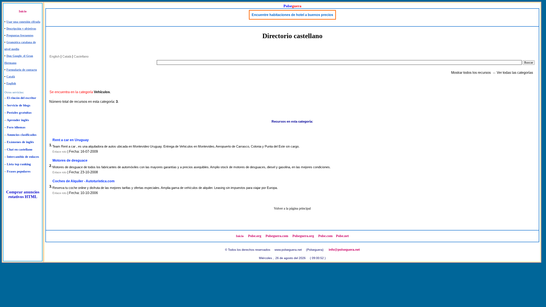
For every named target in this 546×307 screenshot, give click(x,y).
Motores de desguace (69, 160)
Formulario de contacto (21, 69)
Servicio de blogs (18, 105)
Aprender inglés (18, 120)
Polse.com (325, 236)
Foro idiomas (16, 127)
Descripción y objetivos (21, 28)
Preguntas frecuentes (19, 35)
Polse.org (254, 236)
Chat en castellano (19, 149)
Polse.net (342, 236)
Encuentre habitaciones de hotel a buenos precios (292, 15)
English (11, 83)
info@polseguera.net (344, 249)
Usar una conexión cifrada (23, 21)
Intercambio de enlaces (23, 156)
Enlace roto (59, 151)
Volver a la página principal (292, 208)
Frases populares (18, 171)
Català (10, 76)
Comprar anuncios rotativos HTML (22, 194)
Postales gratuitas (19, 112)
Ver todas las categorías (515, 72)
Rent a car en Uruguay (70, 140)
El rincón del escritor (21, 98)
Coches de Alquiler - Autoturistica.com (83, 181)
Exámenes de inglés (20, 142)
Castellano (81, 56)
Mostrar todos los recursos (471, 72)
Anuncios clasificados (21, 134)
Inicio (23, 11)
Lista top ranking (19, 164)
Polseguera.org (303, 236)
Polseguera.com (277, 236)
